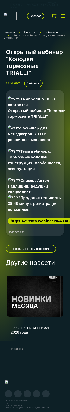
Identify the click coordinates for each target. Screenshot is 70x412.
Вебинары (33, 83)
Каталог (35, 16)
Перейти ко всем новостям (31, 248)
